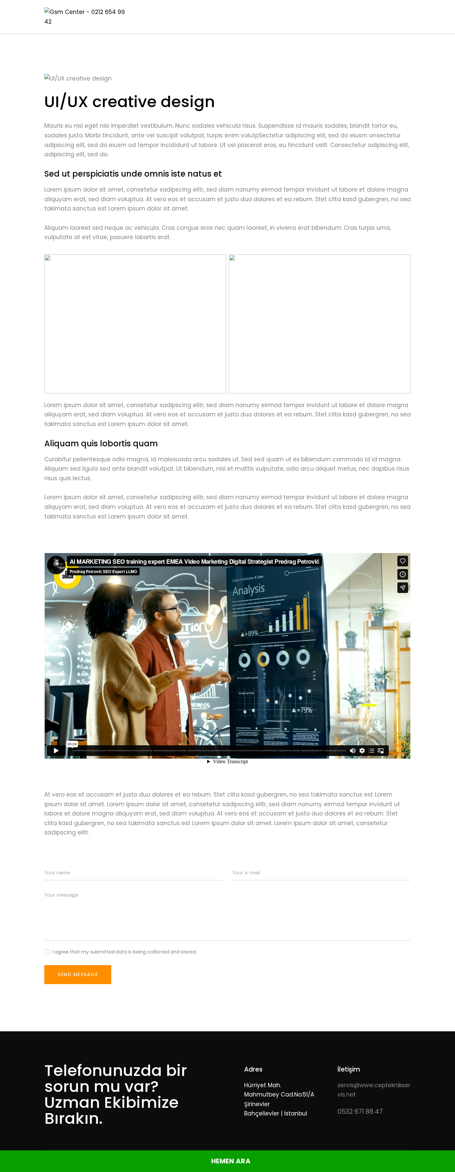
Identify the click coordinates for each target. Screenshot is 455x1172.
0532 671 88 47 (359, 1111)
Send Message (78, 974)
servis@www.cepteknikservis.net (373, 1090)
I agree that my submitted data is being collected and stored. (125, 952)
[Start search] (406, 17)
